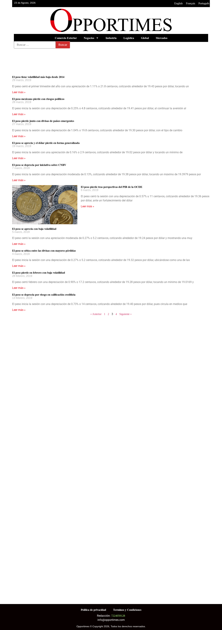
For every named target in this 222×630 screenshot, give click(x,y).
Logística (128, 38)
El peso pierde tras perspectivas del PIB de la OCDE (111, 187)
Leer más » (18, 92)
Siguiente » (125, 314)
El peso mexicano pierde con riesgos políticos (38, 99)
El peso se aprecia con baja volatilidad (34, 229)
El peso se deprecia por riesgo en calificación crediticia (43, 294)
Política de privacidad (93, 610)
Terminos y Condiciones (127, 610)
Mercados (161, 38)
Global (145, 38)
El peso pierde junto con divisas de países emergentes (43, 121)
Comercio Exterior (66, 38)
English (178, 3)
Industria (111, 38)
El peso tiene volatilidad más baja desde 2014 (38, 77)
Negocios (89, 38)
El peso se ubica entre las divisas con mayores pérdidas (44, 250)
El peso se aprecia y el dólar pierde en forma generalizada (46, 143)
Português (203, 3)
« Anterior (95, 314)
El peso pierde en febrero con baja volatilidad (38, 272)
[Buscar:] (35, 44)
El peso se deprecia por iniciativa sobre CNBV (39, 165)
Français (190, 3)
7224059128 (118, 615)
